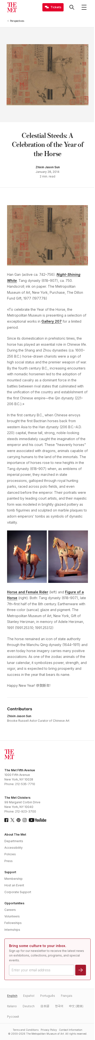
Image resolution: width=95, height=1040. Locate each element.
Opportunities (14, 903)
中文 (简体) (76, 1006)
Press (8, 861)
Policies (10, 854)
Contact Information (70, 1029)
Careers (10, 910)
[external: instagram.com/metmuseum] (25, 820)
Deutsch (29, 1006)
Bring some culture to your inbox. (37, 946)
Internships (12, 929)
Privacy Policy (49, 1029)
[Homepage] (12, 7)
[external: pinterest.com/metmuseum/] (18, 820)
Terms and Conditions (25, 1029)
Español (28, 996)
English (12, 996)
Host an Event (14, 885)
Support (10, 872)
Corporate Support (17, 892)
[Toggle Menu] (84, 7)
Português (47, 996)
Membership (13, 879)
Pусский (13, 1016)
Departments (13, 841)
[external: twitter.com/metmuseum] (12, 820)
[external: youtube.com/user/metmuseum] (37, 820)
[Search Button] (72, 7)
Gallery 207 (51, 321)
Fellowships (13, 923)
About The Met (15, 834)
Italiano (12, 1006)
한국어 (59, 1006)
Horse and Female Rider (27, 592)
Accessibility (13, 847)
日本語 (44, 1006)
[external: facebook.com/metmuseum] (6, 820)
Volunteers (12, 916)
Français (66, 996)
